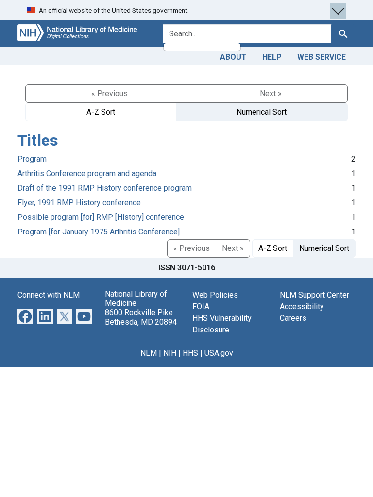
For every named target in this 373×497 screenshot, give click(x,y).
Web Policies (215, 294)
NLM (148, 353)
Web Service (321, 57)
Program (32, 159)
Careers (293, 318)
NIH (169, 353)
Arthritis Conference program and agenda (86, 173)
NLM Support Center (314, 294)
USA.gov (218, 353)
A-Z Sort (100, 111)
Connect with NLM (48, 294)
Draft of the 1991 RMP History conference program (104, 188)
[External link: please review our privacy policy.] (25, 315)
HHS (190, 353)
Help (272, 57)
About (233, 57)
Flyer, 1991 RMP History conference (79, 202)
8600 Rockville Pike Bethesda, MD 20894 (141, 317)
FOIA (200, 306)
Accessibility (302, 306)
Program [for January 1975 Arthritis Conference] (98, 231)
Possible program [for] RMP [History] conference (100, 217)
